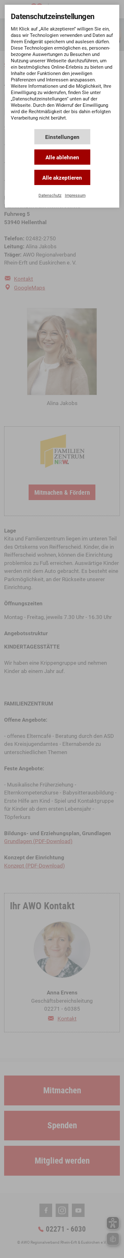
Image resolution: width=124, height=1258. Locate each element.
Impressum (75, 195)
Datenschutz (49, 195)
